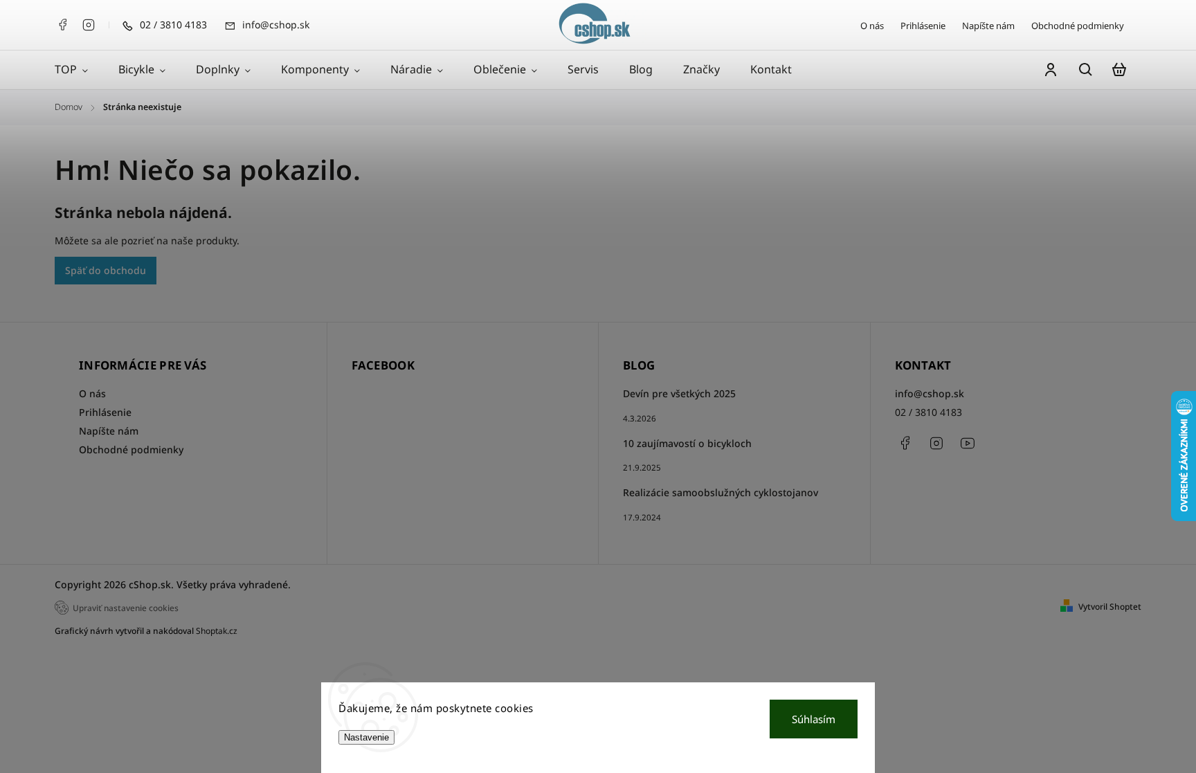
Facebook (62, 25)
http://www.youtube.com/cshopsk (967, 443)
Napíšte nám (988, 25)
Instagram (88, 25)
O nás (872, 25)
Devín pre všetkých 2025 (679, 393)
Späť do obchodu (105, 270)
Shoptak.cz (216, 631)
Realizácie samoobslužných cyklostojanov (720, 492)
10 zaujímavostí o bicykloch (687, 443)
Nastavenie (366, 737)
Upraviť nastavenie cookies (126, 607)
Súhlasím (813, 719)
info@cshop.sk (929, 393)
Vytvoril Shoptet (1109, 606)
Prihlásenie (922, 25)
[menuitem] (79, 70)
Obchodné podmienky (1077, 25)
